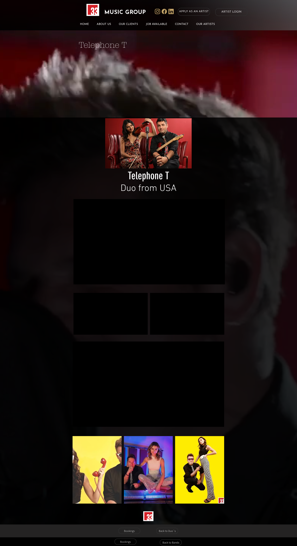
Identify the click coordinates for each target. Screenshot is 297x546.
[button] (97, 470)
